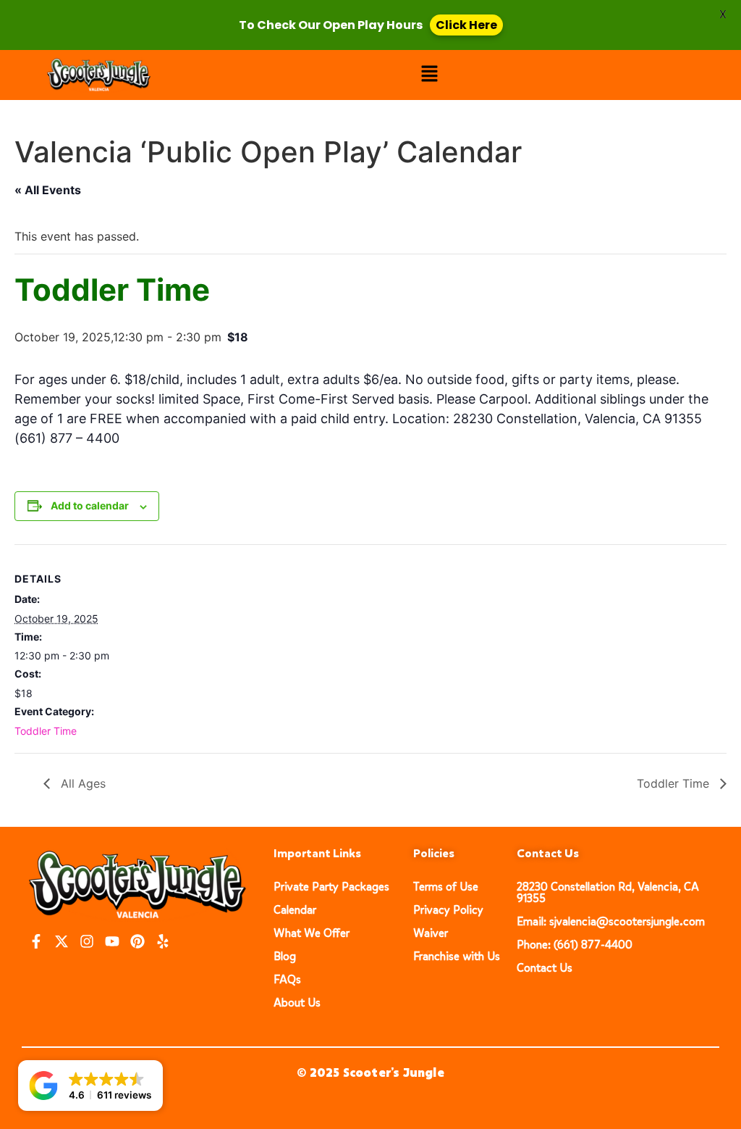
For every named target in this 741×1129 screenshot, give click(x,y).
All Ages (81, 783)
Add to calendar (90, 505)
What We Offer (312, 933)
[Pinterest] (137, 941)
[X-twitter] (61, 941)
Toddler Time (45, 731)
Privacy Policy (448, 909)
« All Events (47, 190)
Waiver (430, 933)
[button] (429, 75)
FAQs (287, 979)
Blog (285, 956)
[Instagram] (87, 941)
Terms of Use (445, 886)
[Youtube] (112, 941)
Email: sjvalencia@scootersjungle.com (611, 921)
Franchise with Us (456, 956)
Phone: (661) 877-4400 (574, 944)
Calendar (295, 909)
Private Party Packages (331, 886)
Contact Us (544, 967)
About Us (297, 1002)
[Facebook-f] (36, 941)
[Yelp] (163, 941)
